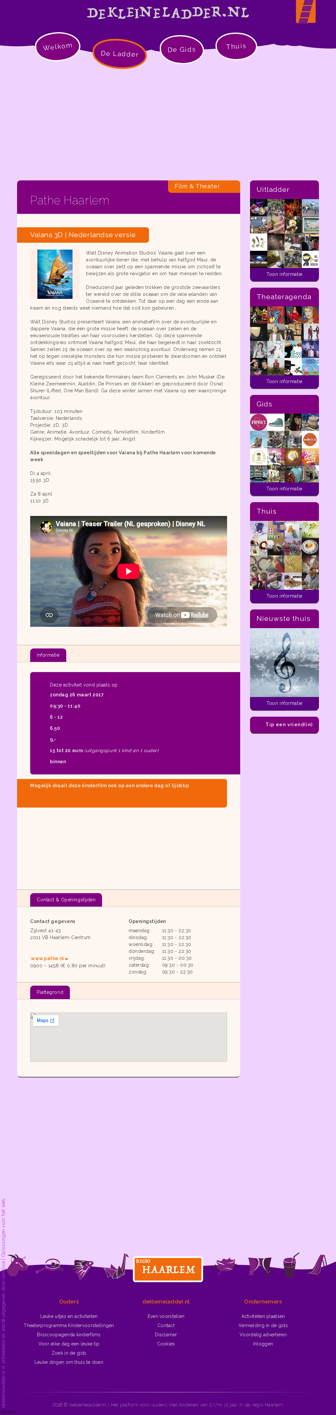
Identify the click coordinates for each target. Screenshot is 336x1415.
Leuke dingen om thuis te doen (68, 1362)
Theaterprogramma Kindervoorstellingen (69, 1325)
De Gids (182, 49)
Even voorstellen (166, 1316)
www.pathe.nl (47, 958)
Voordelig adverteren (263, 1334)
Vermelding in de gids (263, 1325)
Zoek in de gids (69, 1353)
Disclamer (166, 1334)
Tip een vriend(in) (289, 724)
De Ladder (120, 53)
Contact (166, 1325)
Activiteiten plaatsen (263, 1316)
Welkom (58, 46)
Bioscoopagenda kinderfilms (68, 1334)
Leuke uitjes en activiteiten (69, 1316)
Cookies (166, 1343)
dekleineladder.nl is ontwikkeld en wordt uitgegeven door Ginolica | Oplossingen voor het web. (3, 1302)
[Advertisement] (168, 125)
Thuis (236, 46)
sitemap (8, 1411)
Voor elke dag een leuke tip (69, 1343)
